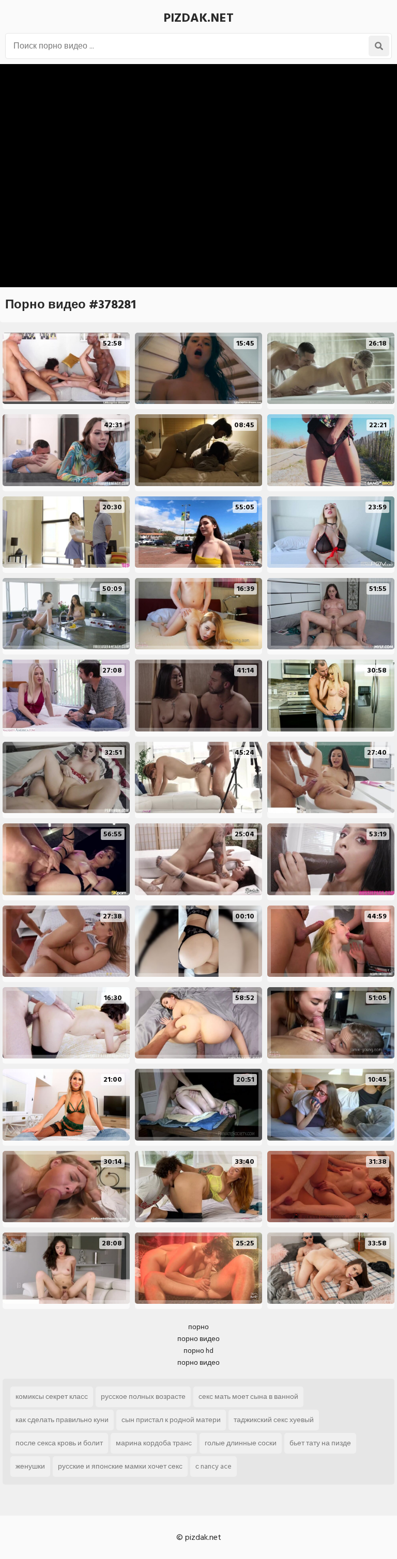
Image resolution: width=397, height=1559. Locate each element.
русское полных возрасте (143, 1396)
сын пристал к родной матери (171, 1420)
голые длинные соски (241, 1443)
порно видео (198, 1339)
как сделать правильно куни (62, 1420)
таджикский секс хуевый (274, 1420)
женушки (30, 1466)
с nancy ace (213, 1466)
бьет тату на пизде (320, 1443)
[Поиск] (379, 46)
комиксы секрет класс (52, 1396)
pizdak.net (198, 18)
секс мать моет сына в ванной (248, 1396)
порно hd (198, 1351)
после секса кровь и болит (59, 1443)
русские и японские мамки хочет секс (120, 1466)
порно (198, 1327)
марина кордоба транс (154, 1443)
